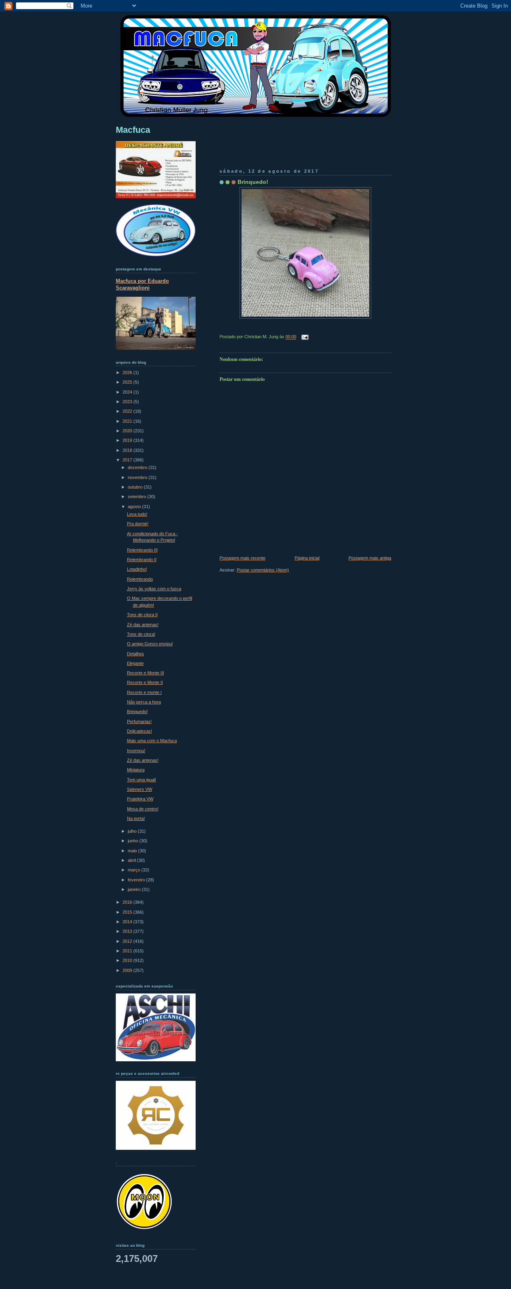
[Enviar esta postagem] (303, 337)
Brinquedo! (253, 182)
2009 (128, 970)
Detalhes (135, 653)
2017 (128, 459)
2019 (128, 440)
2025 (128, 382)
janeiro (135, 889)
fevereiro (137, 879)
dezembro (138, 467)
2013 (128, 931)
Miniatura (136, 769)
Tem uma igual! (141, 779)
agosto (135, 506)
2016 (128, 902)
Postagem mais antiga (370, 558)
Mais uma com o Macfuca (152, 740)
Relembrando (140, 579)
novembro (138, 477)
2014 (128, 921)
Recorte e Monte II (145, 682)
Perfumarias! (139, 721)
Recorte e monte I (144, 692)
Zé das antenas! (142, 624)
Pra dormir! (138, 523)
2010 (128, 960)
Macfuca (133, 130)
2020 (128, 430)
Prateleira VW (140, 798)
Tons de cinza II (142, 614)
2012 (128, 941)
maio (133, 850)
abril (132, 860)
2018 (128, 450)
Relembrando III (142, 550)
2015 (128, 912)
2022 (128, 411)
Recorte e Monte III (145, 672)
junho (133, 840)
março (134, 869)
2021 (128, 421)
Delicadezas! (139, 731)
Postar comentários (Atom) (263, 570)
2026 (128, 372)
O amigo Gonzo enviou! (150, 643)
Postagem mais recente (242, 558)
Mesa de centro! (142, 808)
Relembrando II (141, 559)
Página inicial (307, 558)
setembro (137, 496)
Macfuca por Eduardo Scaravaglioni (142, 284)
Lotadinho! (137, 569)
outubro (136, 487)
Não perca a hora (144, 702)
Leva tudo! (137, 514)
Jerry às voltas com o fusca (154, 588)
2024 (128, 392)
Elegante (135, 663)
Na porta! (136, 818)
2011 (128, 950)
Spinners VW (139, 789)
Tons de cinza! (141, 634)
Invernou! (136, 750)
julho (133, 831)
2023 (128, 401)
